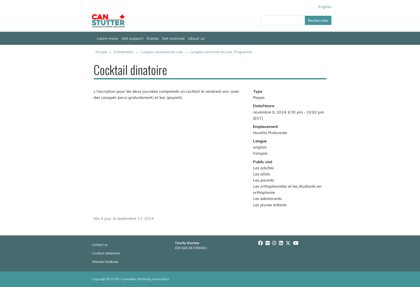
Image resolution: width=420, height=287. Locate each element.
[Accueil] (110, 20)
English (324, 6)
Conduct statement (106, 253)
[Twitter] (288, 243)
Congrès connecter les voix (161, 52)
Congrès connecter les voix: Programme (221, 52)
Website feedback (105, 262)
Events (153, 38)
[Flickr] (268, 243)
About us (196, 38)
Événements (123, 52)
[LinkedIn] (281, 243)
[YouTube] (295, 243)
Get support (132, 38)
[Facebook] (260, 243)
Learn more (107, 38)
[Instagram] (274, 243)
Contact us (100, 245)
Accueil (101, 52)
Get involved (173, 38)
